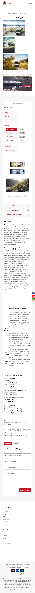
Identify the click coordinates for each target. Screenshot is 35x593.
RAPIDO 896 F (10, 136)
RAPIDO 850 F (10, 140)
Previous (9, 196)
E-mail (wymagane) (10, 461)
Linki (4, 516)
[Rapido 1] (17, 185)
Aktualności (6, 519)
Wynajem (5, 541)
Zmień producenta (17, 104)
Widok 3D (14, 205)
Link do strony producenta (14, 214)
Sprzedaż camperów (8, 533)
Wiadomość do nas (10, 473)
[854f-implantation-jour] (17, 167)
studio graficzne (15, 573)
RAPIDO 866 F (10, 133)
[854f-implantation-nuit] (17, 175)
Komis (4, 538)
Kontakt (5, 521)
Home (10, 13)
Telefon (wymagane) (11, 467)
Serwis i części (6, 543)
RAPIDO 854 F (10, 129)
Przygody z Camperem (9, 514)
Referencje (5, 511)
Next (25, 196)
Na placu (5, 535)
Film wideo (15, 210)
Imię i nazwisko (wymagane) (13, 455)
